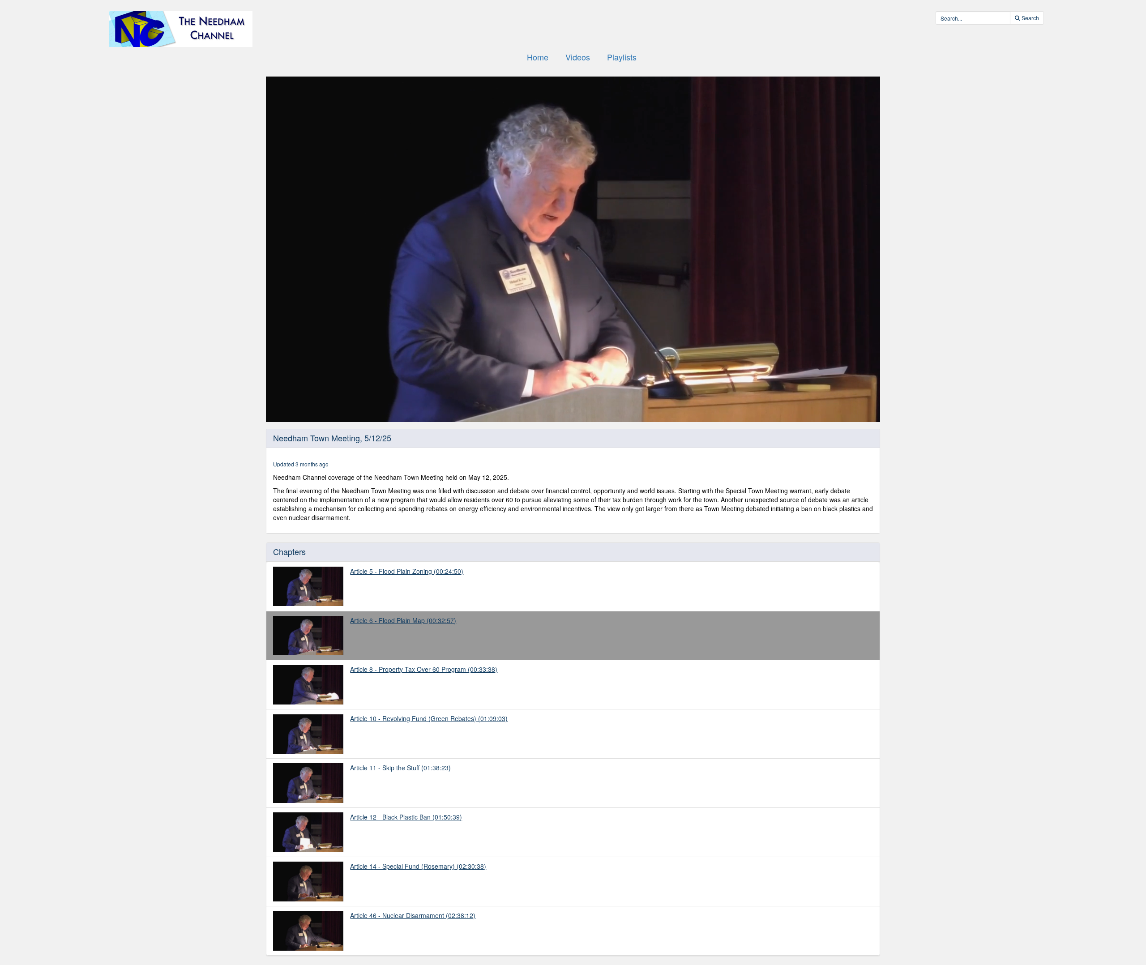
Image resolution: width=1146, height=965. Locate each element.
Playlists (622, 57)
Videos (577, 57)
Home (537, 57)
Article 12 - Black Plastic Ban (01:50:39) (406, 816)
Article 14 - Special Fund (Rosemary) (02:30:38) (418, 866)
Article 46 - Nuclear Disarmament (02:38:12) (412, 915)
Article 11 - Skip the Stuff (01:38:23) (400, 767)
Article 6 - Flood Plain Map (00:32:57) (403, 620)
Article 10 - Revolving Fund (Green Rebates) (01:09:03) (429, 718)
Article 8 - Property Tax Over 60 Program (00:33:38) (423, 669)
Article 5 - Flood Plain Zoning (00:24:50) (406, 571)
